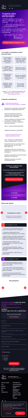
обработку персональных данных (17, 368)
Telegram (5, 359)
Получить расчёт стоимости (14, 179)
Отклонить (8, 413)
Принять (20, 413)
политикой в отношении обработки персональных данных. (16, 370)
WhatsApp (6, 358)
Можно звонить (7, 352)
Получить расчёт (14, 363)
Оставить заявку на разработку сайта (14, 42)
